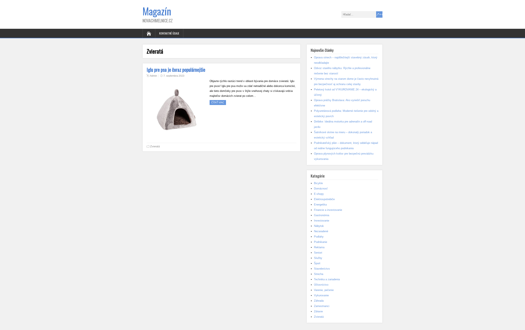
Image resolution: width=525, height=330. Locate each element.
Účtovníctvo (321, 284)
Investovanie (321, 220)
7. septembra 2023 (173, 75)
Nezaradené (321, 231)
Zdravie (318, 311)
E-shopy (319, 193)
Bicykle (318, 183)
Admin (153, 75)
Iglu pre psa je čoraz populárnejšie (176, 69)
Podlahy (319, 236)
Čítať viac (217, 102)
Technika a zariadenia (327, 279)
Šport (317, 263)
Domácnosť (321, 188)
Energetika (320, 204)
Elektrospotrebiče (324, 199)
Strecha (318, 274)
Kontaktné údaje (169, 33)
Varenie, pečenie (324, 290)
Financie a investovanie (328, 209)
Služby (318, 258)
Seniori (318, 252)
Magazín (157, 11)
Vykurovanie (321, 295)
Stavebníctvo (322, 268)
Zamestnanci (321, 306)
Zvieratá (155, 146)
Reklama (319, 247)
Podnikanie (320, 241)
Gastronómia (321, 215)
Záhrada (319, 300)
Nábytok (319, 225)
